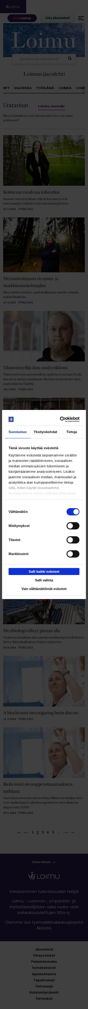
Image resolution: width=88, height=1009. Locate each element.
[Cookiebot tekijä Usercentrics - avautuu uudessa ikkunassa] (61, 419)
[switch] (73, 525)
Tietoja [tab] (71, 432)
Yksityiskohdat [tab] (45, 432)
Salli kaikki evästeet (44, 571)
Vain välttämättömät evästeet (44, 589)
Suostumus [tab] (18, 432)
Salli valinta (44, 580)
